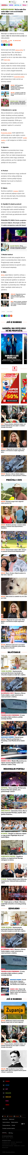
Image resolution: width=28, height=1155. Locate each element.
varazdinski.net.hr (6, 1144)
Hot (7, 1089)
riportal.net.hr (14, 1144)
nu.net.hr (23, 1145)
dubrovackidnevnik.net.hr (7, 1145)
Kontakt (13, 1125)
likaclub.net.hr (5, 1147)
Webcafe (8, 1097)
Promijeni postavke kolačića (9, 1128)
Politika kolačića (14, 1122)
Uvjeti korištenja (6, 1122)
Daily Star (7, 60)
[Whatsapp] (7, 45)
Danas (8, 1081)
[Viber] (9, 45)
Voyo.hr (11, 1137)
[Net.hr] (11, 1133)
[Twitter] (4, 45)
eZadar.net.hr (17, 1145)
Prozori (3, 311)
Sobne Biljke (9, 311)
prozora (15, 191)
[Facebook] (2, 45)
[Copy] (11, 45)
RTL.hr (3, 1137)
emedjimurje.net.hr (6, 1142)
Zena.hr (7, 1137)
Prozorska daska (6, 133)
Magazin (8, 1093)
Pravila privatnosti (6, 1125)
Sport (7, 1085)
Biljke (3, 275)
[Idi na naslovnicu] (13, 3)
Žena (7, 1101)
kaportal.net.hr (19, 1142)
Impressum (5, 1119)
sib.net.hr (13, 1142)
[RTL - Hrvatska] (4, 1133)
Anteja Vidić (18, 40)
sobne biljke (19, 50)
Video (7, 1105)
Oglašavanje (11, 1119)
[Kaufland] (14, 369)
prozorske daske (19, 76)
